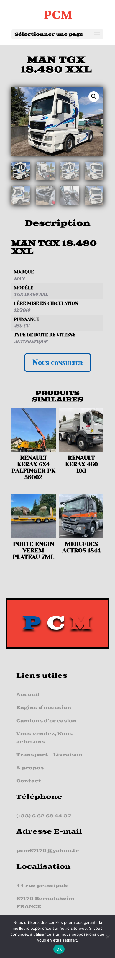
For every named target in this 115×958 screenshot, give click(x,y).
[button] (93, 96)
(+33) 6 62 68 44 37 (43, 815)
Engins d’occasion (43, 707)
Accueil (27, 694)
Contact (28, 780)
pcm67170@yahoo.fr (47, 850)
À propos (30, 768)
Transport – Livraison (49, 754)
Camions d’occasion (46, 720)
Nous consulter (57, 362)
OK (59, 949)
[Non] (108, 936)
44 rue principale (42, 885)
